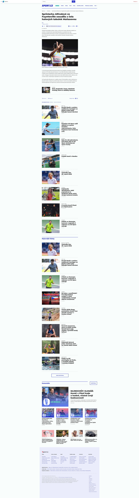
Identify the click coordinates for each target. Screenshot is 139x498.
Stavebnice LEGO (58, 470)
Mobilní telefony (52, 470)
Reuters (63, 477)
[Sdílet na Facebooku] (75, 98)
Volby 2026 (44, 456)
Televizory (78, 470)
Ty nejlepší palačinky (73, 456)
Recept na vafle (72, 461)
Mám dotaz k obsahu (92, 487)
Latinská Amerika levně (83, 461)
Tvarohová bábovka (73, 460)
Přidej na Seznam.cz (92, 483)
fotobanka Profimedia (68, 477)
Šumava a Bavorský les (83, 459)
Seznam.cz (135, 1)
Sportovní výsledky (65, 171)
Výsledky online (80, 5)
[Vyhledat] (73, 1)
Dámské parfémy (64, 470)
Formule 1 (62, 461)
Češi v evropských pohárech (73, 467)
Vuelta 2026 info (53, 456)
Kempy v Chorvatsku (82, 456)
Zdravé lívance (72, 459)
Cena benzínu (66, 467)
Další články (93, 383)
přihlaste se (59, 26)
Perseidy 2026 (61, 467)
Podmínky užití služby (92, 485)
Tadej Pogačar (53, 460)
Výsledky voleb (44, 459)
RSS (89, 477)
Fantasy (57, 5)
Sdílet (75, 26)
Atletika (53, 87)
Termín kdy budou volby (46, 460)
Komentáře (46, 383)
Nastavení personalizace (93, 491)
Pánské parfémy (88, 470)
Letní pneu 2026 (91, 456)
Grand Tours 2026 (54, 463)
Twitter (90, 481)
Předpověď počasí (55, 467)
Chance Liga (64, 154)
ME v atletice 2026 (63, 460)
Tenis (70, 5)
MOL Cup (63, 259)
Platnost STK (90, 463)
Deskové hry (74, 470)
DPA (61, 477)
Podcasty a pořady (89, 5)
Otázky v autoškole (91, 461)
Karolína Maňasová (57, 102)
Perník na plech (72, 463)
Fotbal (62, 5)
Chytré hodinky (82, 470)
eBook (71, 26)
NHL (61, 463)
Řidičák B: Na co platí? (92, 460)
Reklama (90, 482)
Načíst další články (60, 375)
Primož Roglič (53, 461)
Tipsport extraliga (63, 459)
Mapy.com (50, 467)
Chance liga (62, 456)
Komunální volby (45, 463)
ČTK (42, 22)
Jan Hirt (52, 459)
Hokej (66, 5)
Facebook (90, 478)
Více (95, 5)
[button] (60, 52)
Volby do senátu (44, 461)
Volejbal (63, 291)
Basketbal (63, 324)
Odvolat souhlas (91, 490)
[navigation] (1, 1)
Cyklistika (63, 308)
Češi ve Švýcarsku (82, 460)
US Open (63, 138)
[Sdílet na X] (77, 98)
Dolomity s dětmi (82, 463)
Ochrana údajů (91, 486)
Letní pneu (69, 470)
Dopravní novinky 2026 (92, 459)
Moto (74, 5)
